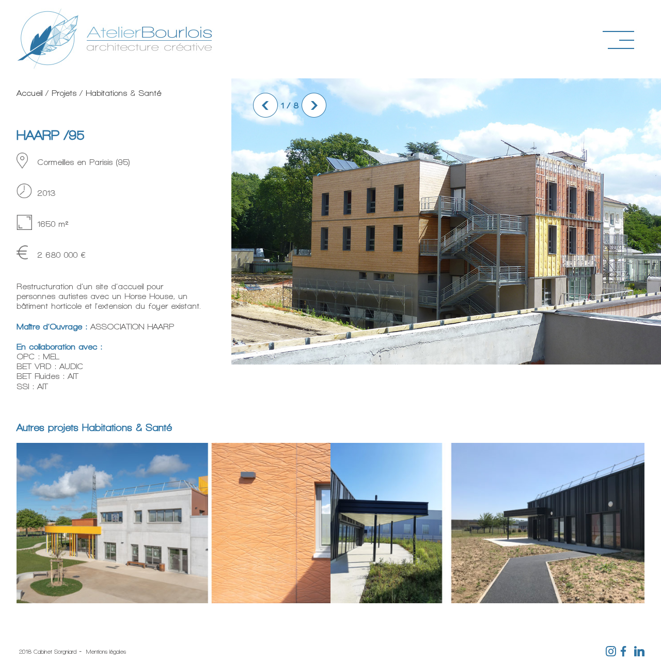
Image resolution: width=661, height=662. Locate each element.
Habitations (106, 93)
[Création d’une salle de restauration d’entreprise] (487, 598)
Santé (149, 93)
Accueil (29, 93)
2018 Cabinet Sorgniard (47, 652)
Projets (64, 93)
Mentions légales (106, 652)
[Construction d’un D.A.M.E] (173, 598)
